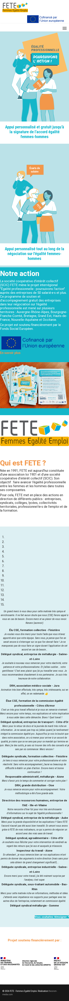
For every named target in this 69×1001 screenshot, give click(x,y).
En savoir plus (10, 353)
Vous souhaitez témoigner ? (52, 916)
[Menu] (65, 28)
